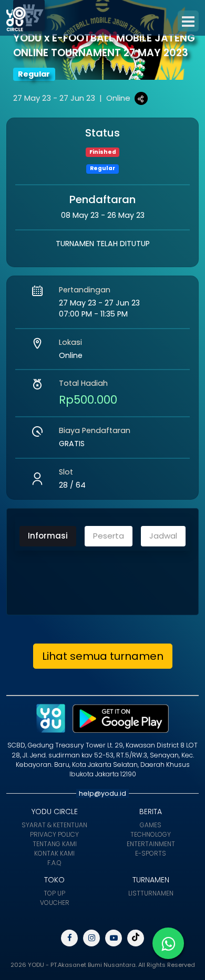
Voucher (54, 902)
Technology (150, 834)
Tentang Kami (55, 843)
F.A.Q (54, 862)
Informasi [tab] (48, 535)
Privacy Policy (54, 834)
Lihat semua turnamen (102, 656)
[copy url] (141, 98)
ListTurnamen (150, 893)
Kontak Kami (54, 853)
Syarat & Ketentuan (54, 824)
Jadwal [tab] (163, 535)
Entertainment (151, 843)
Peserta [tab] (108, 535)
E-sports (150, 853)
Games (150, 824)
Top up (54, 893)
